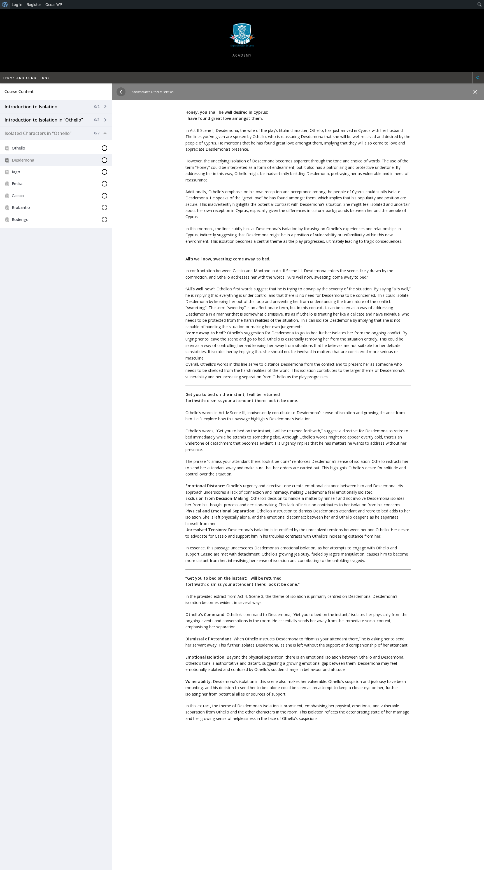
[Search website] (478, 78)
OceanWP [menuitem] (53, 4)
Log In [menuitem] (17, 4)
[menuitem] (5, 4)
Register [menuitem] (34, 4)
